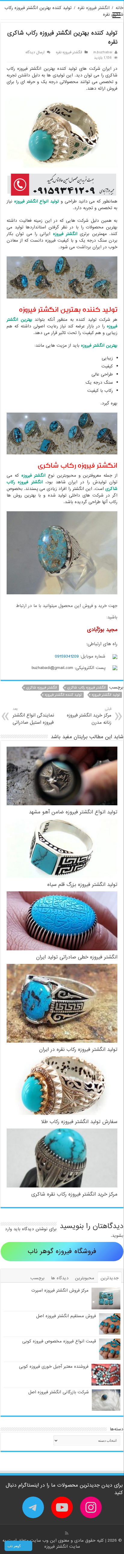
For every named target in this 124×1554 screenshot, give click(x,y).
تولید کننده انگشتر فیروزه (63, 695)
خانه (119, 8)
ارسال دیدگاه (35, 52)
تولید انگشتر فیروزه (106, 695)
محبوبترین (84, 1278)
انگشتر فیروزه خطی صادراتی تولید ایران (76, 957)
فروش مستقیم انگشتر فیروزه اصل (66, 1316)
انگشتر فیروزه (56, 1546)
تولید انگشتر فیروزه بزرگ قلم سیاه (82, 884)
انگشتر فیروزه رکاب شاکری (86, 687)
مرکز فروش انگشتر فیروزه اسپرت (59, 1290)
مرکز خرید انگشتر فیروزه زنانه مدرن (89, 716)
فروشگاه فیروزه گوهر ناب (62, 1251)
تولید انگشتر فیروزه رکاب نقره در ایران (78, 1049)
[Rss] (66, 1533)
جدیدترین (110, 1278)
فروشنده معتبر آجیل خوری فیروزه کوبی (53, 1366)
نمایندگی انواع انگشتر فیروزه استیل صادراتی (33, 716)
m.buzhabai (102, 52)
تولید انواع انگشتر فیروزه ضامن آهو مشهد (73, 812)
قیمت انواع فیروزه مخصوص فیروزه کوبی (59, 1341)
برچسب (37, 1278)
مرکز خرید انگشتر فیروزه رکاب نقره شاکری (74, 1194)
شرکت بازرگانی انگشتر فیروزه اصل (58, 1392)
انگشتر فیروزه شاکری (41, 687)
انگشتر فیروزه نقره (94, 8)
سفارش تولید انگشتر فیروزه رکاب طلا (79, 1121)
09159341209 (67, 656)
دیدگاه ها (60, 1278)
